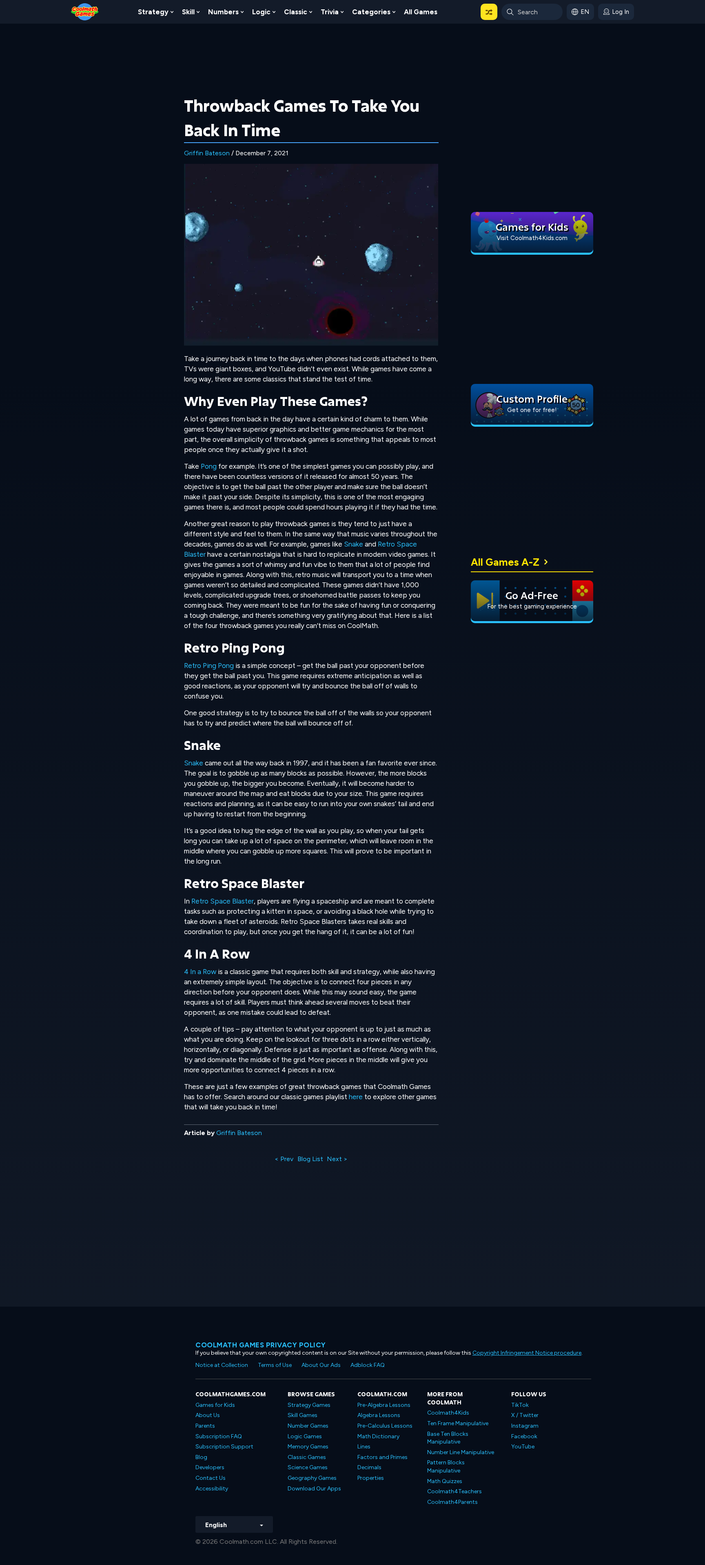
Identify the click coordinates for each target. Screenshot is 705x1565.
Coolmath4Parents (452, 1502)
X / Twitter (525, 1415)
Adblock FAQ (367, 1365)
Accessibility (211, 1488)
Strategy (153, 12)
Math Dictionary (378, 1436)
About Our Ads (321, 1365)
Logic (261, 12)
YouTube (522, 1446)
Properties (370, 1478)
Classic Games (307, 1457)
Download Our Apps (314, 1488)
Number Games (308, 1425)
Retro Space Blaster (222, 901)
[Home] (85, 11)
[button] (489, 12)
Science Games (308, 1467)
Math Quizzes (444, 1481)
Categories (371, 12)
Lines (363, 1446)
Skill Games (302, 1415)
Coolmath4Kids (448, 1412)
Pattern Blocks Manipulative (446, 1466)
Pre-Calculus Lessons (384, 1425)
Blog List (310, 1159)
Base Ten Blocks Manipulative (447, 1438)
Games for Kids (215, 1405)
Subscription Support (224, 1446)
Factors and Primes (382, 1457)
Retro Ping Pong (209, 665)
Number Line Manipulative (460, 1452)
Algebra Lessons (378, 1415)
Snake (353, 544)
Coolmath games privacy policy (260, 1345)
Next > (337, 1159)
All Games (420, 12)
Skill (188, 12)
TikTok (520, 1405)
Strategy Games (309, 1405)
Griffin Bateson (207, 153)
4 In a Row (200, 972)
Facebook (524, 1436)
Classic (295, 12)
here (356, 1097)
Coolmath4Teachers (454, 1491)
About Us (207, 1415)
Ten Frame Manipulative (457, 1423)
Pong (209, 466)
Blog (201, 1457)
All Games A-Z (505, 562)
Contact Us (210, 1478)
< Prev (284, 1159)
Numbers (223, 12)
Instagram (525, 1425)
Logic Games (305, 1436)
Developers (209, 1467)
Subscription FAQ (218, 1436)
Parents (205, 1425)
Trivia (330, 12)
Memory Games (308, 1446)
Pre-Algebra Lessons (383, 1405)
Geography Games (312, 1478)
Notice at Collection (221, 1365)
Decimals (369, 1467)
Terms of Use (275, 1365)
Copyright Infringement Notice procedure (526, 1352)
